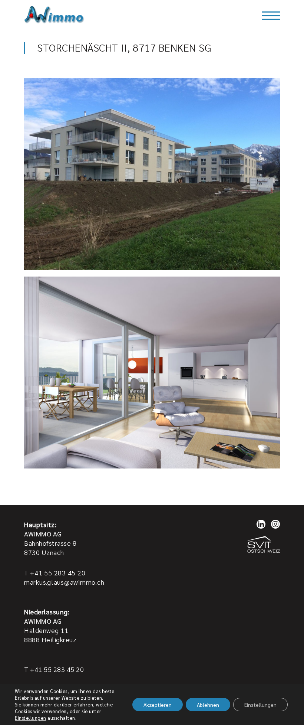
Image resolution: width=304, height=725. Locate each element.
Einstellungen (30, 718)
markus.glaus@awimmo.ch (64, 582)
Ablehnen (208, 704)
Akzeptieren (157, 704)
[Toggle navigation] (271, 15)
